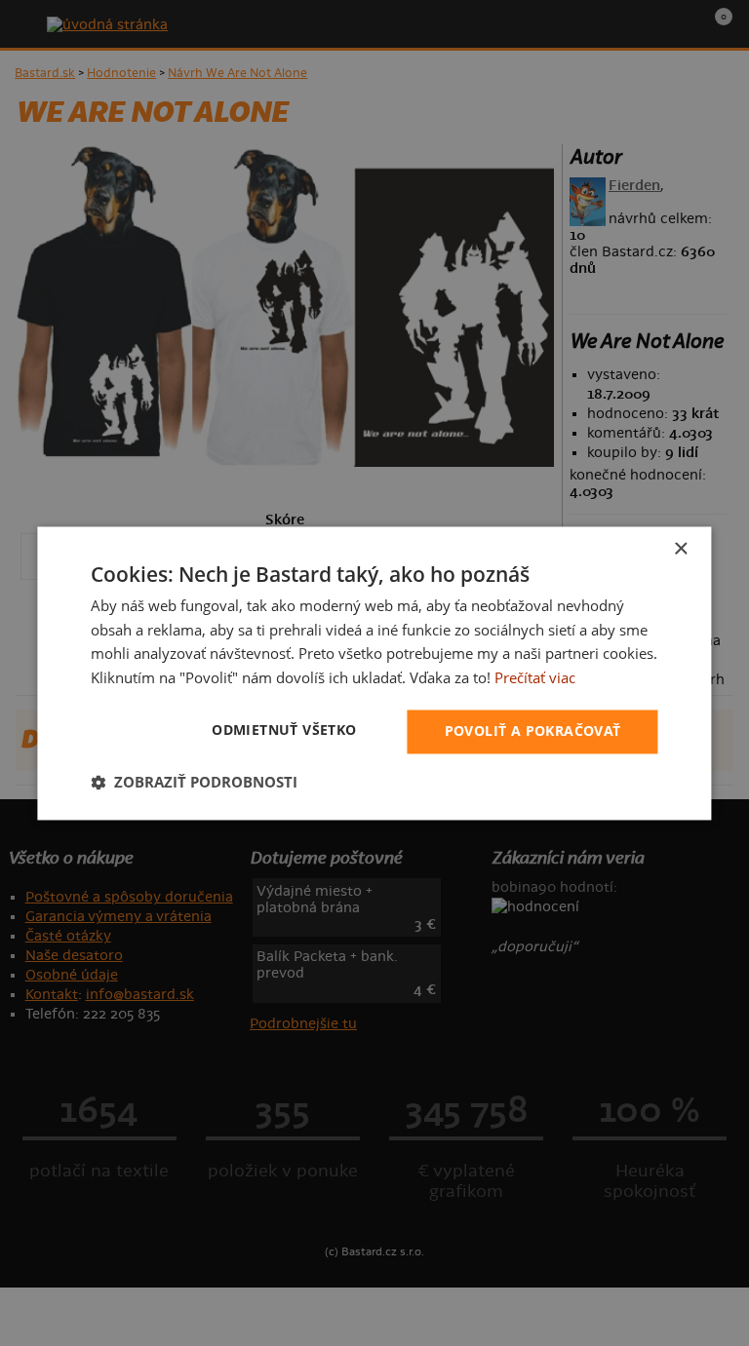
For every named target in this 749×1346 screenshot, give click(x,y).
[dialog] (374, 673)
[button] (194, 781)
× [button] (680, 549)
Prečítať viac (534, 678)
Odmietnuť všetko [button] (284, 729)
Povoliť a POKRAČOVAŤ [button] (533, 730)
